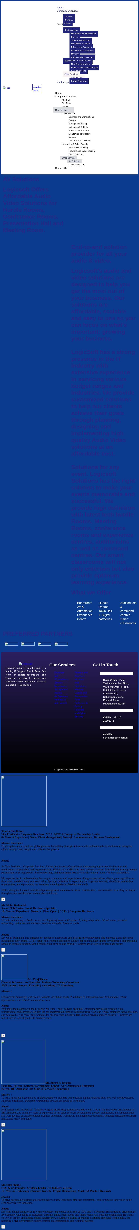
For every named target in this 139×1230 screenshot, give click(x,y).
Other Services (68, 158)
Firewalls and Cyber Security (82, 151)
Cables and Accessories (80, 141)
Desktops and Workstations (81, 117)
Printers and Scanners (79, 130)
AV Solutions (74, 161)
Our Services (62, 110)
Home (58, 93)
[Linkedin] (107, 751)
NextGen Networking (78, 147)
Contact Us (61, 168)
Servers (72, 120)
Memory (72, 137)
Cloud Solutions (76, 154)
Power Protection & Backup (81, 703)
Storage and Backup (78, 124)
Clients (65, 106)
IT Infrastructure (69, 113)
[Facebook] (97, 751)
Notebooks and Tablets (60, 701)
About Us (66, 100)
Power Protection (76, 165)
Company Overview (65, 96)
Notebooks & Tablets (78, 127)
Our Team (66, 103)
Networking (60, 686)
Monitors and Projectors (80, 134)
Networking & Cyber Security (75, 144)
